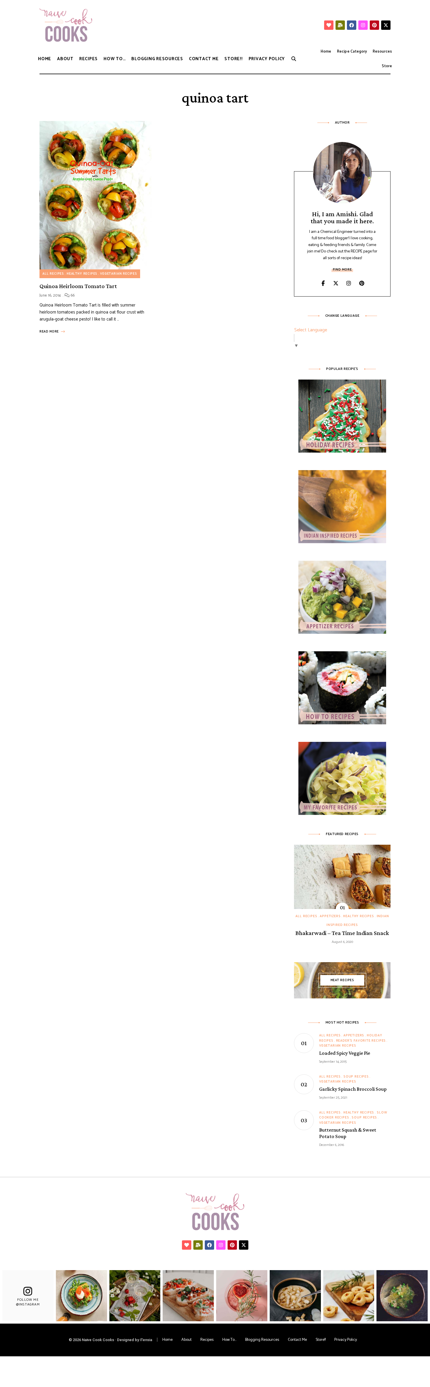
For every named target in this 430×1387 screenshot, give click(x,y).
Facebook (323, 283)
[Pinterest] (374, 25)
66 (72, 295)
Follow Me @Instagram (28, 1302)
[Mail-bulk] (340, 25)
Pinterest (361, 283)
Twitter (336, 283)
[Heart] (328, 25)
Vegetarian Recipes (118, 273)
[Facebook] (351, 25)
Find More (342, 269)
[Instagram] (363, 25)
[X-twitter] (386, 25)
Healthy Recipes (82, 273)
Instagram (349, 283)
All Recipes (53, 273)
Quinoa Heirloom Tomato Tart (78, 286)
